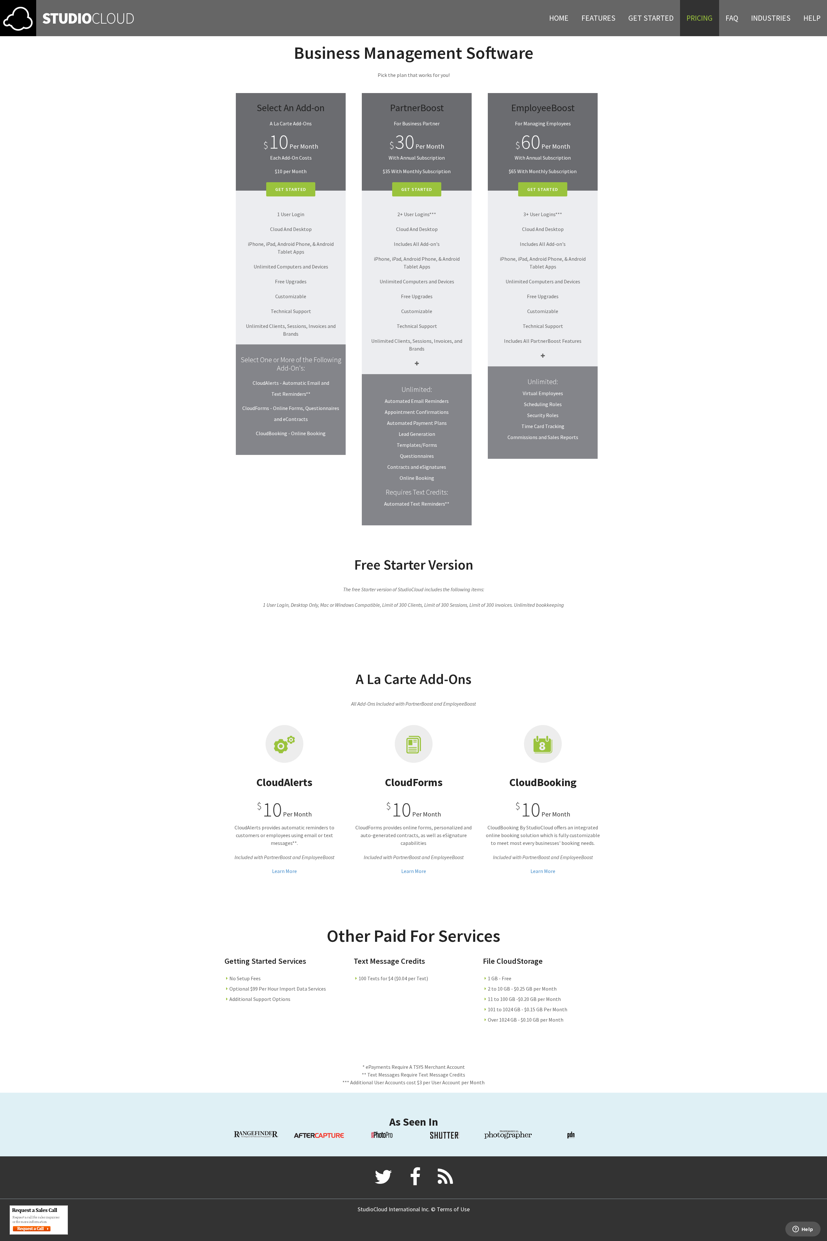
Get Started (651, 18)
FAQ (732, 18)
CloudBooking (543, 782)
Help (812, 18)
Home (559, 18)
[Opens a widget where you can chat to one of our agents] (803, 1230)
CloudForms (414, 782)
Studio (88, 18)
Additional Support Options (259, 999)
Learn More (284, 871)
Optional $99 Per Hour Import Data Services (277, 988)
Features (598, 18)
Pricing (699, 18)
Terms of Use (453, 1209)
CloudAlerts (284, 782)
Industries (770, 18)
